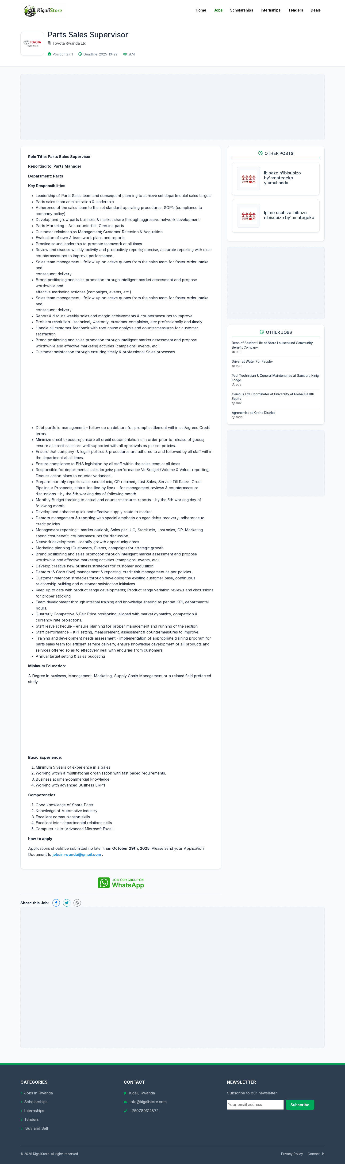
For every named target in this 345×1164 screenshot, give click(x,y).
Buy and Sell (36, 1128)
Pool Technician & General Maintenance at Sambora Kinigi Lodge (275, 378)
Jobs (218, 10)
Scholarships (241, 10)
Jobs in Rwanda (38, 1093)
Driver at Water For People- (252, 361)
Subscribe (300, 1104)
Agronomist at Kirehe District (253, 413)
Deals (316, 10)
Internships (271, 10)
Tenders (295, 10)
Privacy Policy (292, 1154)
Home (201, 10)
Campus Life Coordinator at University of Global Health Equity (273, 396)
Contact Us (316, 1154)
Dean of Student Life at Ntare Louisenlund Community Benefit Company (272, 345)
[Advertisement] (172, 107)
